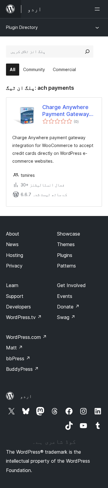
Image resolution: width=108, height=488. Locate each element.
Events (64, 296)
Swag (66, 317)
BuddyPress (22, 369)
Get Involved (71, 285)
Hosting (14, 255)
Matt (14, 348)
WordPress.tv (24, 317)
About (12, 234)
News (12, 244)
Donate (68, 307)
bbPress (18, 358)
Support (14, 296)
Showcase (68, 234)
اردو (26, 396)
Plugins (64, 255)
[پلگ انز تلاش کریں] (87, 51)
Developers (18, 307)
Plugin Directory (22, 27)
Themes (66, 244)
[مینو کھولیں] (98, 9)
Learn (12, 285)
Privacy (14, 266)
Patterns (66, 266)
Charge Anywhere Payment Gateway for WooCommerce (67, 111)
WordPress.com (26, 337)
